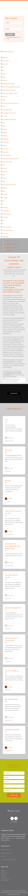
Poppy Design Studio (15, 894)
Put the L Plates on (12, 671)
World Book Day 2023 (12, 730)
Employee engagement (13, 608)
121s (6, 420)
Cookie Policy (18, 892)
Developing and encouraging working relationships (12, 546)
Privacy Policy (10, 892)
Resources (3, 877)
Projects (3, 875)
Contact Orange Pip (6, 878)
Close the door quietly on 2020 (8, 859)
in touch (16, 375)
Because (8, 481)
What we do (4, 872)
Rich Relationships (11, 699)
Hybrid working (4, 880)
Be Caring (8, 450)
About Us (3, 870)
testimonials (13, 838)
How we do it (4, 873)
